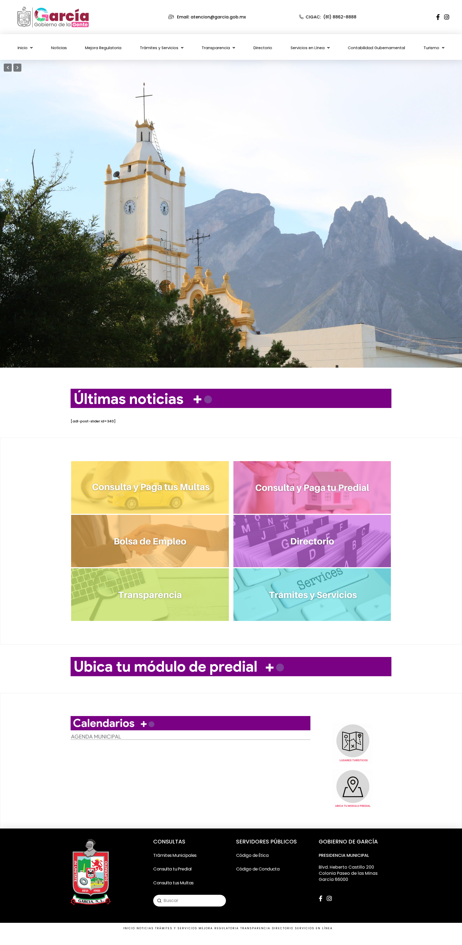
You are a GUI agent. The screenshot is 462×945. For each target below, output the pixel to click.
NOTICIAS (145, 928)
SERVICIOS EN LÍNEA (314, 928)
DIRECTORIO (283, 928)
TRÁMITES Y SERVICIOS (176, 928)
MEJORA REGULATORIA (219, 928)
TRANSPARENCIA (255, 928)
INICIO (129, 928)
